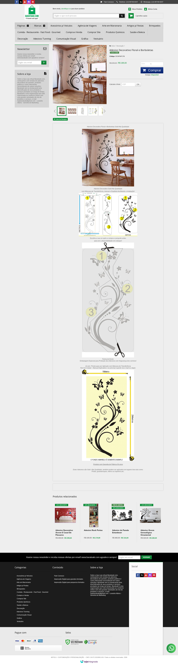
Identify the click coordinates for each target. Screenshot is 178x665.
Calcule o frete (114, 84)
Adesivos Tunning (23, 612)
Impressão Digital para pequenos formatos (69, 582)
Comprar (154, 70)
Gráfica (19, 618)
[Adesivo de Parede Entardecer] (122, 522)
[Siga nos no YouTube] (146, 575)
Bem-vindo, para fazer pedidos (69, 9)
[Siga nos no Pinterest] (33, 2)
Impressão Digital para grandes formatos (68, 579)
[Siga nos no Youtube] (25, 2)
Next (105, 110)
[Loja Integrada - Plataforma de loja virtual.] (89, 661)
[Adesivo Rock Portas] (94, 522)
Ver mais (66, 531)
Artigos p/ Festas (22, 586)
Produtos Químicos (23, 602)
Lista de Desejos (61, 119)
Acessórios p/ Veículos (25, 576)
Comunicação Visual (24, 615)
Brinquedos (21, 589)
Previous (55, 111)
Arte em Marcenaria (24, 582)
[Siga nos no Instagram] (29, 2)
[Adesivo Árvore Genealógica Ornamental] (150, 522)
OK (138, 84)
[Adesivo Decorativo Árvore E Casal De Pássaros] (65, 522)
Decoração (120, 46)
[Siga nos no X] (21, 2)
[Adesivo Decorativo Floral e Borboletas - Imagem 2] (72, 111)
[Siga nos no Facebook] (17, 2)
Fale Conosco (108, 2)
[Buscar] (122, 16)
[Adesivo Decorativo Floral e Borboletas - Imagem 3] (82, 111)
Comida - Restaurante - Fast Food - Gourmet (32, 592)
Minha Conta (152, 9)
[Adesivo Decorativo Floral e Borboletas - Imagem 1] (61, 111)
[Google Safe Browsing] (90, 642)
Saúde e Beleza (22, 605)
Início (113, 46)
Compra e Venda (23, 595)
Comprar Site (21, 599)
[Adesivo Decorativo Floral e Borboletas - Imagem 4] (93, 111)
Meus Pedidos (137, 9)
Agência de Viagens (24, 579)
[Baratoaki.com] (32, 12)
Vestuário (20, 621)
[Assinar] (43, 63)
